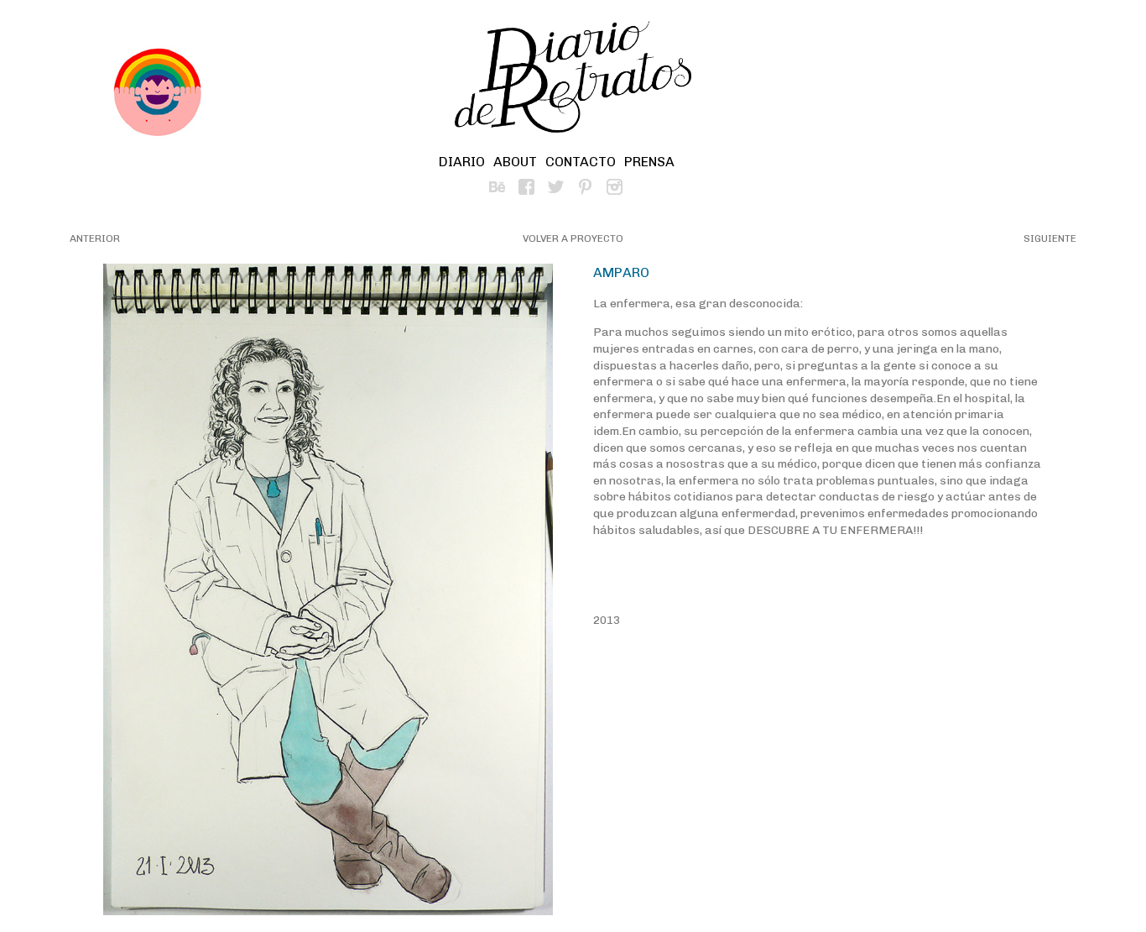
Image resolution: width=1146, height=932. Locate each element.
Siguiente (1050, 238)
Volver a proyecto (573, 238)
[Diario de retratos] (573, 80)
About (515, 162)
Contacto (580, 162)
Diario (462, 162)
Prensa (649, 162)
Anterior (95, 238)
